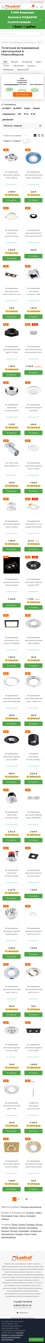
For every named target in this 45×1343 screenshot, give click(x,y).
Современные (8, 114)
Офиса (22, 1216)
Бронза (39, 1224)
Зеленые (13, 1228)
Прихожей (31, 1216)
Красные (5, 1231)
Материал (8, 69)
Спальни (5, 1219)
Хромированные (8, 1237)
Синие (33, 1234)
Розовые (19, 1234)
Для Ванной (7, 120)
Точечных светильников (30, 1207)
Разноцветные (7, 1234)
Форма (14, 62)
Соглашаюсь (36, 1339)
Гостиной (30, 1213)
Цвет (38, 62)
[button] (6, 108)
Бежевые (30, 1224)
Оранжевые (23, 1231)
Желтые (4, 1228)
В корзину (11, 200)
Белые (27, 108)
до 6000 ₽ (17, 108)
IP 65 (33, 114)
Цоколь (31, 66)
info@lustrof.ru (23, 1313)
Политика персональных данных (22, 1318)
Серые (27, 1234)
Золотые (22, 1228)
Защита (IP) (23, 69)
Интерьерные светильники (22, 42)
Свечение (18, 66)
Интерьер (27, 62)
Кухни (15, 1216)
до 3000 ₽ (6, 108)
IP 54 (26, 114)
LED (19, 114)
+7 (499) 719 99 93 (36, 2)
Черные (36, 108)
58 (26, 1199)
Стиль (6, 66)
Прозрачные (35, 1231)
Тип (5, 62)
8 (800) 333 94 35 (23, 1305)
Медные (14, 1231)
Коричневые (32, 1228)
